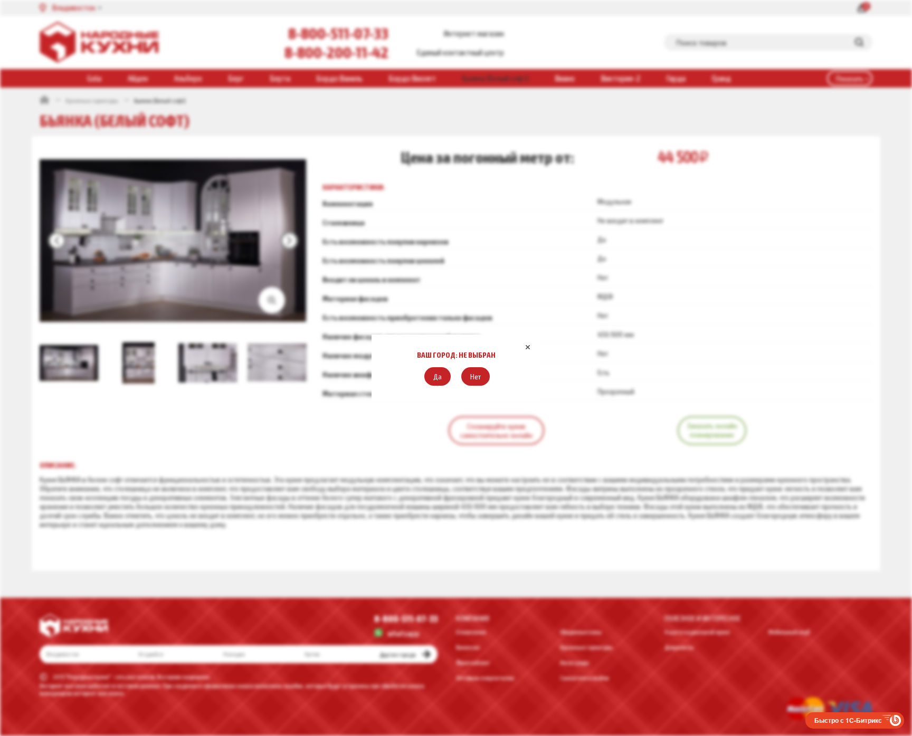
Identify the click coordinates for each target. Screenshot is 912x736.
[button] (437, 376)
